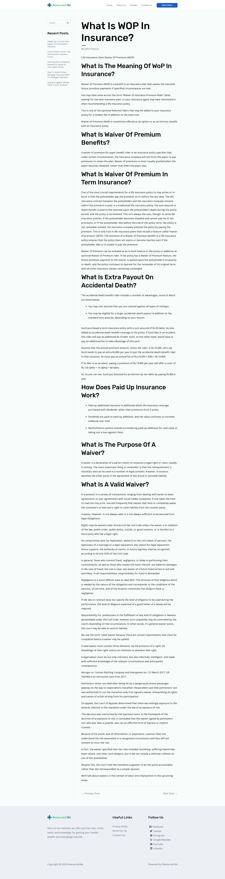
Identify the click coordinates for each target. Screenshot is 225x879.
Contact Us (146, 5)
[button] (167, 5)
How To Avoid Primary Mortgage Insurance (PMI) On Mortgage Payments (58, 74)
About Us (121, 5)
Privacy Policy (120, 826)
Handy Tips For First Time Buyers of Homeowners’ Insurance (58, 44)
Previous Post (91, 793)
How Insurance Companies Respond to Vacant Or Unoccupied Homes (58, 64)
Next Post (170, 793)
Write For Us (120, 830)
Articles (133, 5)
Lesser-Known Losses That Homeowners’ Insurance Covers (58, 54)
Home (110, 5)
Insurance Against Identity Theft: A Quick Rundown (58, 83)
